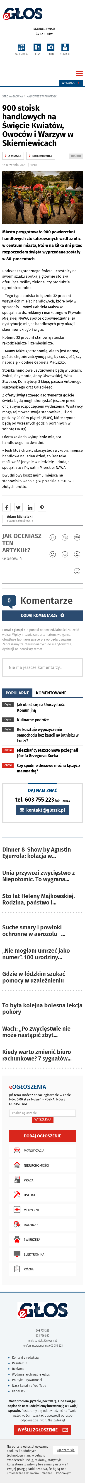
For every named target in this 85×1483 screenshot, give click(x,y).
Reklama (18, 1369)
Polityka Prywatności (27, 1380)
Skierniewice (44, 28)
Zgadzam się (67, 1450)
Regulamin (19, 1363)
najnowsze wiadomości (42, 96)
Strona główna (12, 96)
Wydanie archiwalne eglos (31, 1374)
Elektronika (34, 1254)
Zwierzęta (32, 1240)
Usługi (29, 1195)
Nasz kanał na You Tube (29, 1386)
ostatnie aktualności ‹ (20, 520)
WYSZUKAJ (42, 1119)
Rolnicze (31, 1225)
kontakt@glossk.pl (45, 810)
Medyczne (32, 1210)
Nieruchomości (36, 1165)
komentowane (51, 693)
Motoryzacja (34, 1151)
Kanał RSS (19, 1391)
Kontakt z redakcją (25, 1358)
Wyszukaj (69, 83)
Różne (29, 1269)
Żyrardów (44, 34)
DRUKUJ (77, 156)
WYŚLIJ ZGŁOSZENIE (38, 1430)
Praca (28, 1180)
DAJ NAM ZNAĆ (42, 790)
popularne (17, 693)
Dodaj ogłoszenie (42, 1136)
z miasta (13, 156)
